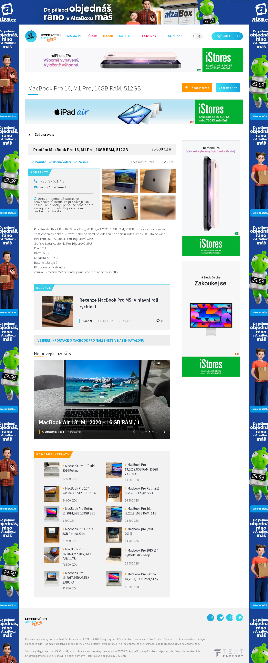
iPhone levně (45, 656)
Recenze (87, 321)
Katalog (126, 36)
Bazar (108, 36)
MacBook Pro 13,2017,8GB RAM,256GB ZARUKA (141, 468)
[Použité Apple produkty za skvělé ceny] (42, 36)
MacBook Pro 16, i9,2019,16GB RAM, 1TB (140, 510)
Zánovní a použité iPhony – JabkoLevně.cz (80, 656)
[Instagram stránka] (229, 617)
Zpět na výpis (44, 134)
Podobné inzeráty (52, 454)
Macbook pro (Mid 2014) (139, 531)
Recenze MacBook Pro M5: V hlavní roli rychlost (118, 303)
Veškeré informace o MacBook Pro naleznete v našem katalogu (90, 340)
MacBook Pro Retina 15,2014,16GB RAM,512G (141, 576)
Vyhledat (223, 36)
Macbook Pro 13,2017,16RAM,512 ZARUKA (75, 577)
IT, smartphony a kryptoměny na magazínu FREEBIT (96, 651)
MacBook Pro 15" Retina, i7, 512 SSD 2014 (78, 490)
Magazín (74, 36)
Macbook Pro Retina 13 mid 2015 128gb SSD (142, 490)
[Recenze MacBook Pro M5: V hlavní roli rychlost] (57, 311)
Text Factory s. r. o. (70, 639)
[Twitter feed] (220, 617)
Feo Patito (125, 639)
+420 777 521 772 (52, 181)
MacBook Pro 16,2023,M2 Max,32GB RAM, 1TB (77, 553)
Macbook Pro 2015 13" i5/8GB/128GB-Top (141, 552)
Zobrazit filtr (228, 88)
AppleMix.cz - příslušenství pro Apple (151, 651)
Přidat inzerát (197, 87)
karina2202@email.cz (54, 187)
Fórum (92, 36)
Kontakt (175, 36)
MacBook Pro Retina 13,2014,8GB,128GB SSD (79, 510)
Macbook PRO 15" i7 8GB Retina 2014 (77, 531)
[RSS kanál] (239, 617)
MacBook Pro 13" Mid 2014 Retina (78, 468)
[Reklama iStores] (134, 60)
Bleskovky (147, 36)
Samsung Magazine (36, 651)
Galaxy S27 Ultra (117, 656)
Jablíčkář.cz (57, 651)
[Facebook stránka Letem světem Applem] (210, 617)
